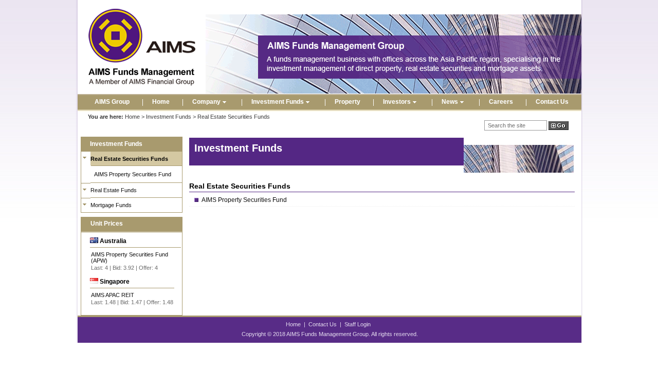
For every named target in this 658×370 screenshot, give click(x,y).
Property (347, 101)
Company (206, 101)
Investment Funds (277, 101)
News (450, 101)
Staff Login (357, 324)
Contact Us (552, 101)
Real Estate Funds (113, 190)
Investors (397, 101)
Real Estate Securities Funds (129, 159)
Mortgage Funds (111, 205)
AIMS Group (112, 101)
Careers (501, 101)
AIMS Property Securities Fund (132, 174)
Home (161, 101)
